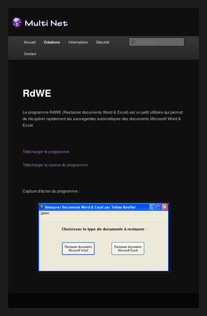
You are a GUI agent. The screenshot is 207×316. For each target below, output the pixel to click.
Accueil (30, 42)
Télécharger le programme (46, 151)
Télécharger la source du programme (55, 164)
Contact (30, 53)
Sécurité (102, 42)
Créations (52, 42)
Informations (78, 42)
